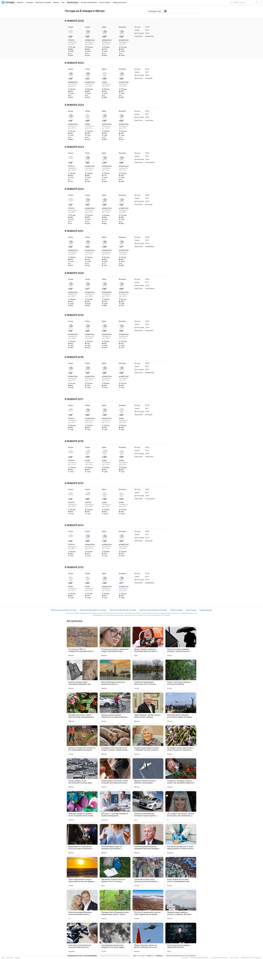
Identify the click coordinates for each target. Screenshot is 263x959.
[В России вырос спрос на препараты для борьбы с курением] (115, 839)
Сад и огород (191, 610)
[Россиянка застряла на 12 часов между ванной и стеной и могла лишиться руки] (180, 839)
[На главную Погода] (9, 2)
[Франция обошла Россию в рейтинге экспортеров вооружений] (148, 773)
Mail (3, 957)
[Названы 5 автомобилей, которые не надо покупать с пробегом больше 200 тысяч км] (148, 806)
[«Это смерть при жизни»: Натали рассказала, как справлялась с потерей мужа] (180, 806)
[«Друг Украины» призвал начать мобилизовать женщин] (148, 708)
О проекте (185, 957)
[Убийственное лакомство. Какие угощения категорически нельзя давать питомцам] (115, 773)
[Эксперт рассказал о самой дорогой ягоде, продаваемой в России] (82, 708)
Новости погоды (176, 610)
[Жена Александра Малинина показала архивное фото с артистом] (82, 905)
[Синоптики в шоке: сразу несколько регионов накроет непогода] (148, 872)
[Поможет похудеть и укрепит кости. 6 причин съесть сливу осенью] (82, 806)
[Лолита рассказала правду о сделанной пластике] (180, 938)
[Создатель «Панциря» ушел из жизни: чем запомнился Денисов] (180, 773)
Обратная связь (234, 957)
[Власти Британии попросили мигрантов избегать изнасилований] (115, 675)
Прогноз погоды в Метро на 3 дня (63, 610)
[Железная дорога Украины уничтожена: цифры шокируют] (180, 708)
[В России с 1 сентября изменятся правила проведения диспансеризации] (115, 806)
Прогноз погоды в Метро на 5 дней (93, 610)
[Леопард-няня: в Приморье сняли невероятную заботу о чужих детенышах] (115, 905)
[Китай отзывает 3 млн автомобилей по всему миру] (82, 773)
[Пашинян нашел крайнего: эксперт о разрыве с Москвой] (180, 905)
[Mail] (3, 2)
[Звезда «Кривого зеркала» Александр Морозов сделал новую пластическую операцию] (148, 642)
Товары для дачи (206, 610)
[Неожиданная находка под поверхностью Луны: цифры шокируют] (115, 938)
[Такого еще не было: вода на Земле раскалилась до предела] (82, 872)
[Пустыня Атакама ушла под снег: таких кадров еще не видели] (148, 905)
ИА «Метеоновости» (255, 957)
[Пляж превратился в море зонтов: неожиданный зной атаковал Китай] (180, 872)
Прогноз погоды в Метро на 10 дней (153, 610)
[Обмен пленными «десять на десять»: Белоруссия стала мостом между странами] (148, 938)
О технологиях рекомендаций (219, 957)
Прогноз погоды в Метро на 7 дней (123, 610)
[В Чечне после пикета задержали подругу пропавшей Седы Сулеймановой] (115, 642)
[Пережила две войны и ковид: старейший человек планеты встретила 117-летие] (148, 740)
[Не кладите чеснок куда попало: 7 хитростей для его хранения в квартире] (180, 740)
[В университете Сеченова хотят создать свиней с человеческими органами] (115, 740)
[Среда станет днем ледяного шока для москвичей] (180, 675)
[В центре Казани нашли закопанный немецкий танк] (82, 675)
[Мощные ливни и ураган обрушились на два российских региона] (115, 708)
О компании (9, 957)
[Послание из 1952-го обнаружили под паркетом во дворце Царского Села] (82, 642)
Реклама (17, 957)
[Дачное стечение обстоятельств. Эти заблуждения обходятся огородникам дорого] (82, 740)
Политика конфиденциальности (199, 957)
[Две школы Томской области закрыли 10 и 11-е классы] (115, 872)
